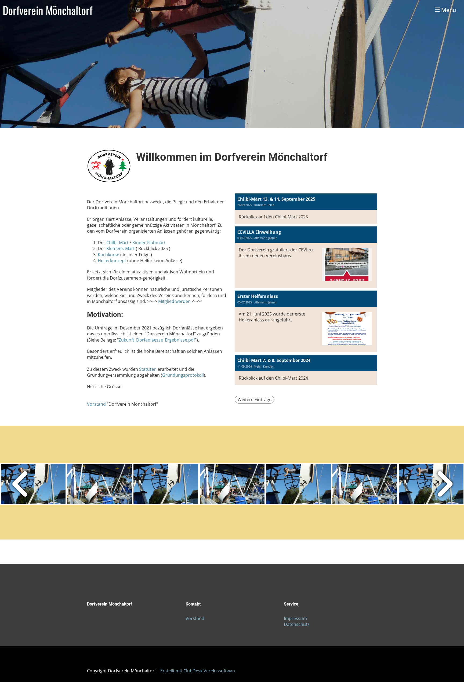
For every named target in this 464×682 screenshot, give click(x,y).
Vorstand (96, 404)
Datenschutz (296, 624)
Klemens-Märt (120, 248)
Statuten (148, 369)
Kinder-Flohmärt (149, 242)
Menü (448, 10)
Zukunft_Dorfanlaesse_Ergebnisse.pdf (157, 340)
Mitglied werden (174, 301)
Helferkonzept (112, 260)
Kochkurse (108, 255)
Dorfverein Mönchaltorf (47, 10)
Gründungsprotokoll (183, 375)
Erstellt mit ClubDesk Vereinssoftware (198, 671)
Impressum (295, 618)
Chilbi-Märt (117, 242)
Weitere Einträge (254, 399)
